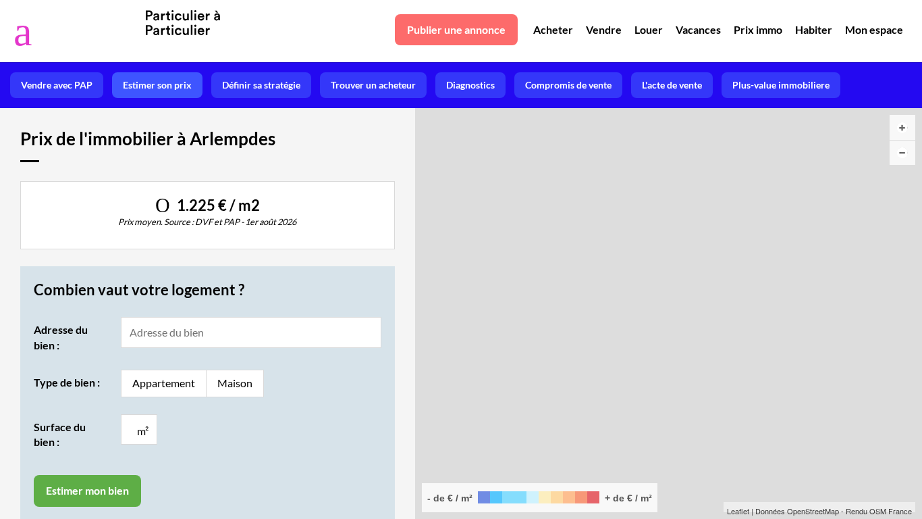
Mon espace (874, 29)
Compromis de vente (568, 85)
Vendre (604, 29)
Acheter (553, 29)
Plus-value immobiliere (781, 85)
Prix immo (758, 29)
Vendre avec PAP (56, 85)
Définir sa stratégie (261, 85)
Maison (234, 382)
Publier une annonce (456, 29)
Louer (648, 29)
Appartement (163, 382)
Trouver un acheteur (373, 85)
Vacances (698, 29)
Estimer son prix (157, 85)
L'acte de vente (672, 85)
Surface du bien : (60, 434)
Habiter (813, 29)
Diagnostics (470, 85)
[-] (902, 153)
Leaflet (738, 510)
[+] (902, 127)
